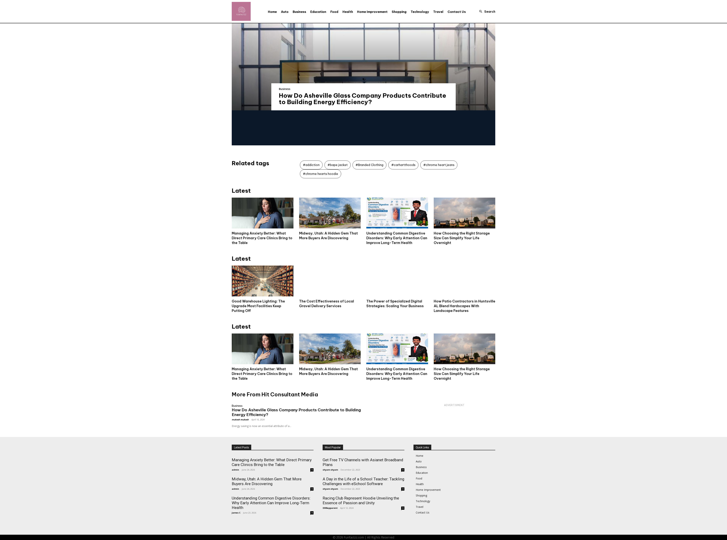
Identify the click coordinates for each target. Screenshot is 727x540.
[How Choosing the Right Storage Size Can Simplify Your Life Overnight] (464, 213)
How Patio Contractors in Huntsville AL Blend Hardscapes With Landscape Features (464, 306)
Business (284, 89)
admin (235, 469)
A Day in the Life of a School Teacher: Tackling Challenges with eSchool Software (363, 481)
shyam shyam (330, 469)
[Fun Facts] (241, 11)
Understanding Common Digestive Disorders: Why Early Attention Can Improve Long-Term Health (396, 238)
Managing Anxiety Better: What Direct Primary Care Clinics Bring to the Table (262, 238)
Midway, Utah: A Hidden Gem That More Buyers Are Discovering (328, 371)
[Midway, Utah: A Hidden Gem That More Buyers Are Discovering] (330, 213)
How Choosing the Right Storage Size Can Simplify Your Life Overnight (462, 238)
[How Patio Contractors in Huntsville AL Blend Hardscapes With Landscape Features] (464, 281)
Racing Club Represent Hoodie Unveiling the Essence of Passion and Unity (361, 500)
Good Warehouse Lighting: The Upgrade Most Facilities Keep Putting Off (258, 306)
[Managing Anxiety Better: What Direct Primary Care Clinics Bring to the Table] (262, 213)
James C (236, 512)
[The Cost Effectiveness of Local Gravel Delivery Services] (330, 281)
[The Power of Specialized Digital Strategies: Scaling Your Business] (397, 281)
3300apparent (330, 507)
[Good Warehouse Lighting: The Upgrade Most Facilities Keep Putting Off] (262, 281)
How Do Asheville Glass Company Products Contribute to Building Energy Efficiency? (362, 99)
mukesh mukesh (240, 419)
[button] (486, 11)
